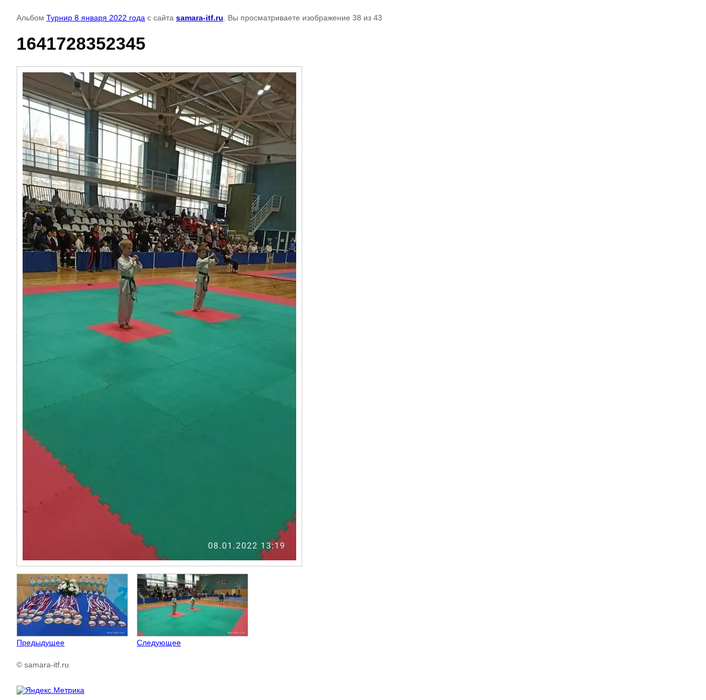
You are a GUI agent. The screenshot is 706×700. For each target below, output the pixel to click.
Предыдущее (41, 642)
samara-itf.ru (199, 17)
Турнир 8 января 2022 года (95, 17)
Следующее (159, 642)
